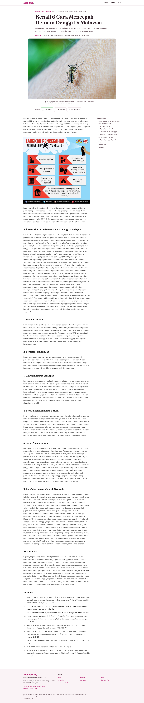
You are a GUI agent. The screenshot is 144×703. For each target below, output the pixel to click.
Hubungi (33, 686)
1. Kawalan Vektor (104, 126)
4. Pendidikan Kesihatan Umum (108, 134)
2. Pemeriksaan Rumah (105, 129)
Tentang (26, 686)
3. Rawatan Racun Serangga (107, 131)
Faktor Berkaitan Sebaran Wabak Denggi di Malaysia (109, 122)
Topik (113, 3)
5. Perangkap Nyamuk (105, 137)
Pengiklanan (41, 686)
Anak (103, 677)
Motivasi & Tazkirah (64, 683)
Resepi (60, 677)
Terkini (106, 3)
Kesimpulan (102, 144)
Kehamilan (61, 680)
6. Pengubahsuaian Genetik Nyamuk (107, 141)
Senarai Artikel (28, 688)
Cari (119, 3)
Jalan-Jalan (83, 683)
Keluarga (48, 11)
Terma (36, 688)
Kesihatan (83, 680)
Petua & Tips (105, 680)
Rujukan (101, 147)
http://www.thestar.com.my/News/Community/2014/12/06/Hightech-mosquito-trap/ (58, 613)
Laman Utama (39, 11)
